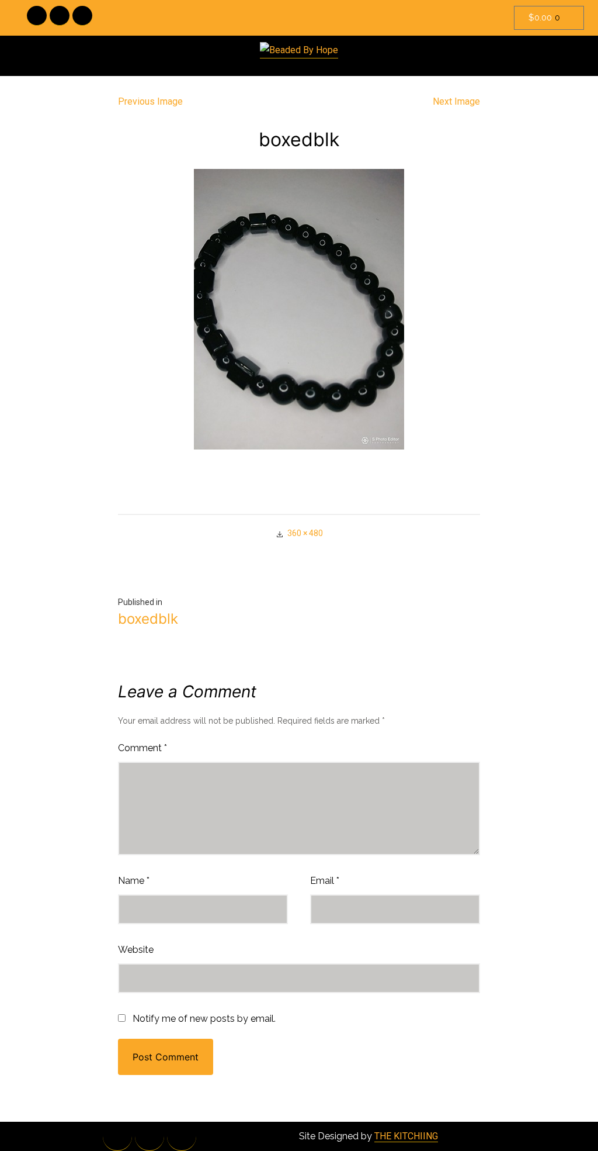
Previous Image (150, 101)
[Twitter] (59, 16)
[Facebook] (37, 16)
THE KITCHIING (406, 1136)
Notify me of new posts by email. (204, 1018)
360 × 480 (305, 533)
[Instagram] (82, 16)
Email (324, 880)
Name (134, 880)
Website (136, 949)
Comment (142, 747)
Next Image (456, 101)
